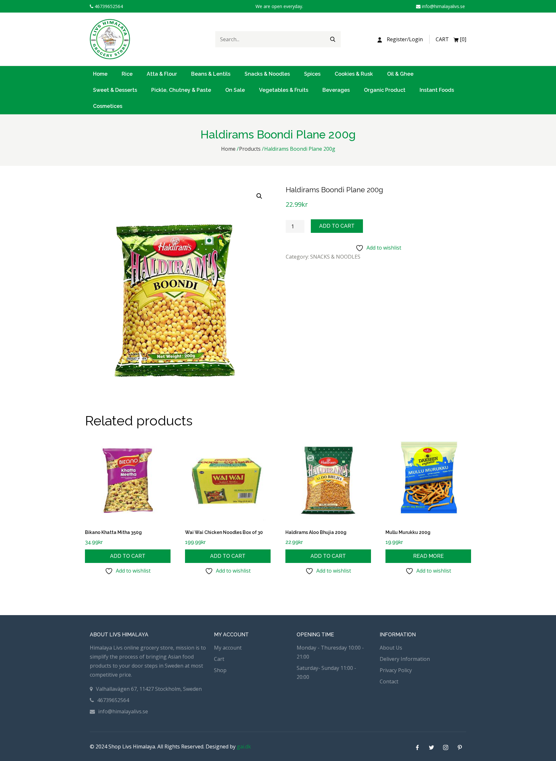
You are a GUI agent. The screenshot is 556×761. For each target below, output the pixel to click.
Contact (389, 681)
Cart (219, 658)
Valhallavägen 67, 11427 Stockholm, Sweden (149, 688)
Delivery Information (405, 658)
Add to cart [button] (127, 556)
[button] (259, 196)
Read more (428, 556)
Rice (127, 74)
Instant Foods (437, 90)
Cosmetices (107, 106)
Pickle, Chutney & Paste (181, 90)
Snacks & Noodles (267, 74)
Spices (312, 74)
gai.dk (244, 746)
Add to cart (337, 226)
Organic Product (384, 90)
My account (228, 647)
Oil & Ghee (400, 74)
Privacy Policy (396, 670)
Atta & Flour (162, 74)
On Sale (235, 90)
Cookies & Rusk (354, 74)
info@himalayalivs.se (443, 6)
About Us (391, 647)
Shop (220, 670)
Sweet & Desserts (115, 90)
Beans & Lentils (210, 74)
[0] (451, 39)
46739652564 (108, 6)
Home (100, 74)
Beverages (336, 90)
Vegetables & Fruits (283, 90)
